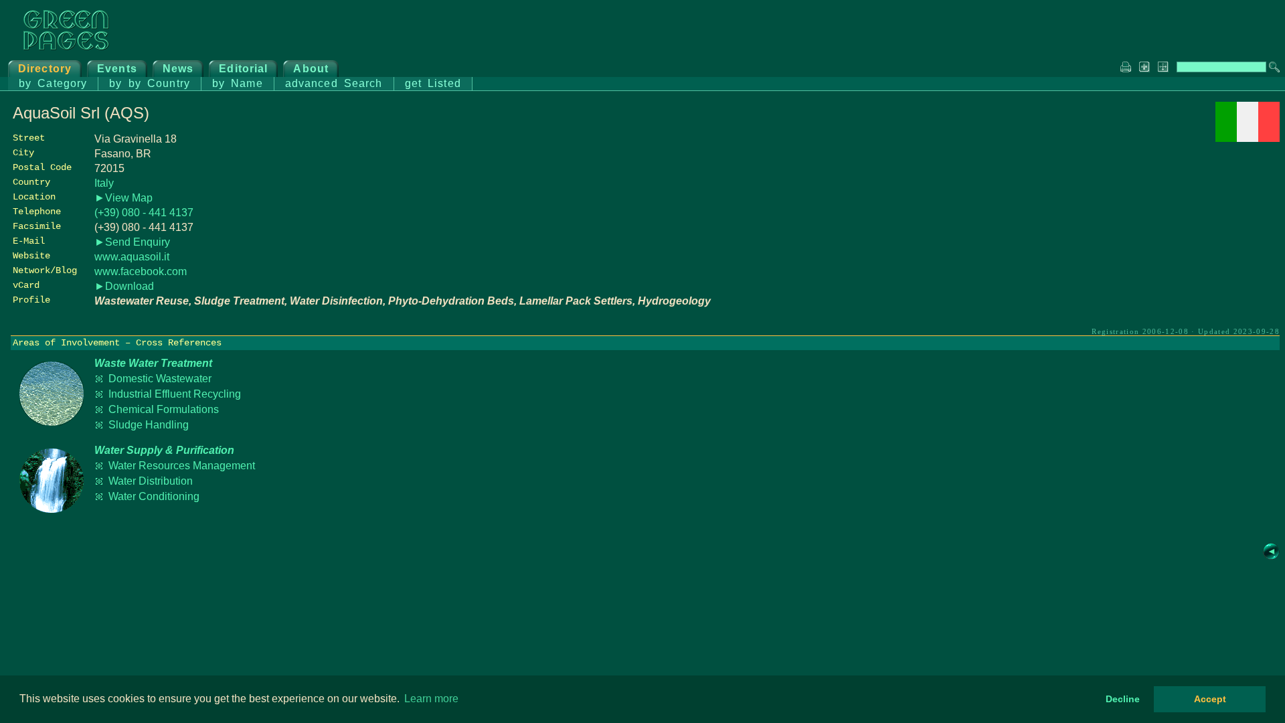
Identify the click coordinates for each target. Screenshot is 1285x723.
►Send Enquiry (132, 242)
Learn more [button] (431, 698)
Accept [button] (1210, 699)
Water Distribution (150, 481)
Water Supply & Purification (164, 450)
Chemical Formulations (163, 409)
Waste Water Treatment (153, 363)
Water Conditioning (153, 496)
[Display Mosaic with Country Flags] (1247, 138)
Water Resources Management (181, 465)
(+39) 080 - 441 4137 (143, 212)
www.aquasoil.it (131, 256)
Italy (104, 183)
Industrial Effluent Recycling (174, 394)
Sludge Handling (148, 424)
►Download (124, 286)
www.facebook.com (140, 271)
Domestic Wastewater (159, 378)
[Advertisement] (1179, 239)
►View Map (123, 198)
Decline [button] (1123, 699)
